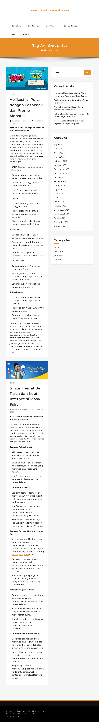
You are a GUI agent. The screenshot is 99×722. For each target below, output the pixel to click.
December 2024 (61, 210)
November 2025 (61, 173)
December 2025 (61, 169)
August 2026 (59, 145)
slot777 (13, 170)
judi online (58, 255)
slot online (58, 259)
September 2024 (62, 222)
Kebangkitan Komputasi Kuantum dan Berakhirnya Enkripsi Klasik (72, 115)
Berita (12, 94)
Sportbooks (33, 26)
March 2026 (59, 157)
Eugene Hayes (21, 121)
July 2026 (58, 149)
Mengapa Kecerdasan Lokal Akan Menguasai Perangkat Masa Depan (70, 94)
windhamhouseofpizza (49, 10)
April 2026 (58, 153)
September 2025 (61, 181)
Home (47, 50)
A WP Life (19, 714)
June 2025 (58, 193)
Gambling (16, 26)
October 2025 (60, 177)
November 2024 (61, 214)
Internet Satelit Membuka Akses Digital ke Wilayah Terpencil (69, 122)
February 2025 (60, 202)
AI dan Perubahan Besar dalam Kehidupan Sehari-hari (68, 108)
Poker (26, 34)
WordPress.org (12, 716)
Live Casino (51, 26)
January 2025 (60, 206)
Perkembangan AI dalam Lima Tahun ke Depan (71, 101)
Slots (13, 34)
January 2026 (60, 165)
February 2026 (60, 161)
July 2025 (58, 189)
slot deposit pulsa (20, 555)
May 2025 (58, 198)
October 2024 (60, 218)
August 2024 (59, 226)
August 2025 (59, 185)
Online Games (70, 26)
